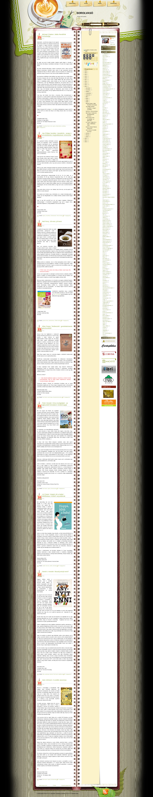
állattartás (105, 65)
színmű (104, 296)
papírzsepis (105, 255)
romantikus (48, 215)
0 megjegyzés (67, 215)
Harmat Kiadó (105, 153)
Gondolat (104, 147)
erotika (104, 121)
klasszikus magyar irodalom (109, 197)
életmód (51, 674)
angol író (104, 68)
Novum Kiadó (105, 246)
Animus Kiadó (105, 71)
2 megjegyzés (42, 127)
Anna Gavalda (106, 72)
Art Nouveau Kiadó (107, 75)
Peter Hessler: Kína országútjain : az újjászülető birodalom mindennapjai (55, 404)
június (87, 98)
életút (104, 118)
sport (104, 283)
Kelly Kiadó (105, 189)
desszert (104, 103)
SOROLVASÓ (84, 13)
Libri (103, 214)
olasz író (104, 251)
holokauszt (105, 159)
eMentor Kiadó (106, 119)
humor (104, 160)
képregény (105, 192)
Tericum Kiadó (59, 215)
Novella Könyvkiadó (107, 245)
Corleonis (105, 96)
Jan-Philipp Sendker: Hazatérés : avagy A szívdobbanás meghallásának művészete (56, 134)
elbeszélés (105, 112)
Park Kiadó (44, 397)
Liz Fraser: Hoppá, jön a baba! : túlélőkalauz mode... (91, 124)
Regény (100, 3)
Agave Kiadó (105, 56)
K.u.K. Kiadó (105, 182)
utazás (104, 323)
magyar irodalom (106, 223)
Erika (113, 38)
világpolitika (105, 330)
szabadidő (105, 290)
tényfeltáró (105, 306)
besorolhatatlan (106, 80)
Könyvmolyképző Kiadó (108, 204)
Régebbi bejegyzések (66, 785)
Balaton (104, 78)
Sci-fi (104, 279)
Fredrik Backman (106, 138)
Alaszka (104, 59)
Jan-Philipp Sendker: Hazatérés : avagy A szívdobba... (91, 108)
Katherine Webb (106, 188)
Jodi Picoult (105, 176)
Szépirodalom (72, 3)
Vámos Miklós (106, 325)
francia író (105, 137)
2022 (86, 72)
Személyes (105, 293)
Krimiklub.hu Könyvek (107, 208)
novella (104, 244)
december (88, 88)
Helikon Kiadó (105, 156)
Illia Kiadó (105, 166)
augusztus (88, 94)
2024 (86, 71)
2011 (86, 140)
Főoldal (54, 785)
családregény (105, 102)
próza (104, 267)
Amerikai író (105, 66)
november (88, 89)
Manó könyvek (106, 227)
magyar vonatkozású (107, 226)
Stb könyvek (105, 286)
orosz (104, 252)
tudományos (105, 320)
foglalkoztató (105, 134)
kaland (104, 183)
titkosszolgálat (106, 315)
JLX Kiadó (105, 175)
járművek (105, 170)
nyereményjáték (106, 249)
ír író (104, 167)
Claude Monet (105, 93)
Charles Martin (106, 90)
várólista (104, 327)
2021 (86, 74)
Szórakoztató (113, 3)
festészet (105, 128)
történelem (105, 317)
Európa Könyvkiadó (107, 124)
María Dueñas (106, 229)
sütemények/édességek (108, 287)
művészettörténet (106, 239)
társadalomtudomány (57, 397)
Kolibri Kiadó (105, 200)
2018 (86, 77)
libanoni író (105, 213)
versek (104, 328)
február (87, 134)
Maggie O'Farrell (106, 220)
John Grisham (106, 178)
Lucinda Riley (105, 219)
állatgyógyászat (106, 63)
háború (104, 151)
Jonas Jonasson (106, 181)
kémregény (105, 191)
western (104, 331)
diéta (43, 674)
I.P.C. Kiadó (105, 162)
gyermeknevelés (106, 150)
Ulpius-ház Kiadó (106, 321)
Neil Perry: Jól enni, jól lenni (52, 221)
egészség (47, 674)
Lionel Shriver (105, 216)
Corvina (104, 99)
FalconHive (52, 793)
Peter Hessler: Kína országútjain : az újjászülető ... (90, 119)
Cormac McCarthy (106, 97)
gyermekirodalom (106, 148)
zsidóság (64, 126)
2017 (86, 79)
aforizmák (105, 55)
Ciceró (104, 91)
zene (104, 334)
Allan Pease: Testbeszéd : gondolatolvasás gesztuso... (91, 114)
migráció (104, 235)
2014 (86, 84)
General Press (106, 142)
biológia (104, 81)
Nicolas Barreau (106, 242)
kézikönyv (105, 195)
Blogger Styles (75, 793)
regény (54, 126)
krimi (51, 126)
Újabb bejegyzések (43, 785)
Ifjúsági (104, 163)
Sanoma (47, 565)
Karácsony (105, 185)
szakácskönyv (51, 320)
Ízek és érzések (57, 294)
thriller (104, 314)
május (87, 100)
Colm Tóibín (105, 94)
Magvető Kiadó (106, 222)
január (87, 136)
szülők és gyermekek (107, 301)
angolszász (105, 69)
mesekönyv (105, 233)
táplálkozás (60, 674)
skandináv (105, 280)
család (43, 565)
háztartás (105, 154)
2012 (86, 138)
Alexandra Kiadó (106, 62)
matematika (105, 230)
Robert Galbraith (106, 271)
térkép (104, 311)
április (87, 101)
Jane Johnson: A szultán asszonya (54, 680)
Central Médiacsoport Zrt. (108, 88)
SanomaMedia (106, 277)
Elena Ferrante (106, 113)
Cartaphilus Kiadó (46, 126)
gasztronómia (45, 320)
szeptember (88, 93)
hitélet (104, 157)
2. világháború (106, 53)
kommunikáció (106, 201)
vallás (104, 324)
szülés (51, 565)
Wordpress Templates (61, 793)
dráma (104, 109)
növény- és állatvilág (107, 248)
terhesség (55, 565)
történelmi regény (106, 318)
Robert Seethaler (106, 273)
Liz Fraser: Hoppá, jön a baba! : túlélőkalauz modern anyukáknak (53, 495)
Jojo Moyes (105, 179)
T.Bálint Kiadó (57, 320)
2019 (86, 76)
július (87, 96)
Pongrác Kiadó (106, 262)
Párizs (104, 257)
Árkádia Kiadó (105, 74)
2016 (86, 81)
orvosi (104, 254)
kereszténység (106, 194)
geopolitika (105, 145)
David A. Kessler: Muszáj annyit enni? (55, 571)
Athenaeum (44, 779)
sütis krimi (105, 289)
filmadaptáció (105, 131)
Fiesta (104, 129)
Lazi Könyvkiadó (106, 210)
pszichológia (50, 397)
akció (104, 58)
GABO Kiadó (105, 140)
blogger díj (105, 83)
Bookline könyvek (106, 84)
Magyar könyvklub (106, 224)
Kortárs (86, 3)
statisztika (105, 284)
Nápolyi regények (106, 241)
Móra (104, 238)
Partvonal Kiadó (106, 260)
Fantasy (104, 126)
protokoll (104, 265)
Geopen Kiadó (106, 144)
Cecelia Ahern (105, 87)
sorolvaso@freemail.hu (106, 50)
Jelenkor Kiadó (106, 173)
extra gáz (105, 125)
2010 (86, 141)
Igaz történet (105, 164)
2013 (86, 86)
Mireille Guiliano (106, 236)
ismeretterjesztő (106, 169)
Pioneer (104, 261)
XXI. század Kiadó (106, 333)
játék (104, 172)
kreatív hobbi (105, 205)
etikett (104, 122)
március (87, 133)
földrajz (104, 135)
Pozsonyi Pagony (106, 264)
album (104, 61)
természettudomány (107, 312)
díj (103, 106)
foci (103, 132)
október (87, 91)
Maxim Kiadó (105, 232)
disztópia (104, 107)
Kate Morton (105, 186)
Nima (52, 109)
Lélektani (104, 211)
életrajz (104, 116)
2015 (86, 83)
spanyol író (105, 282)
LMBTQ (104, 217)
